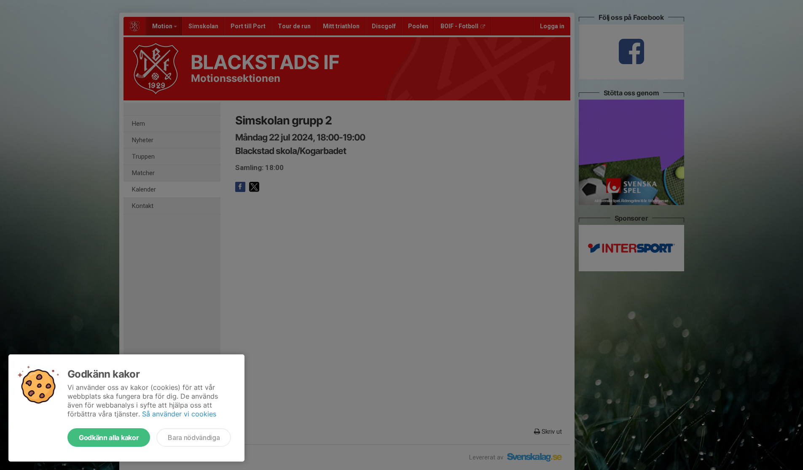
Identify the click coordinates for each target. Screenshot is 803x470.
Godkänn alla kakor (109, 437)
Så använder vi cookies (179, 414)
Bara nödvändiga (194, 437)
